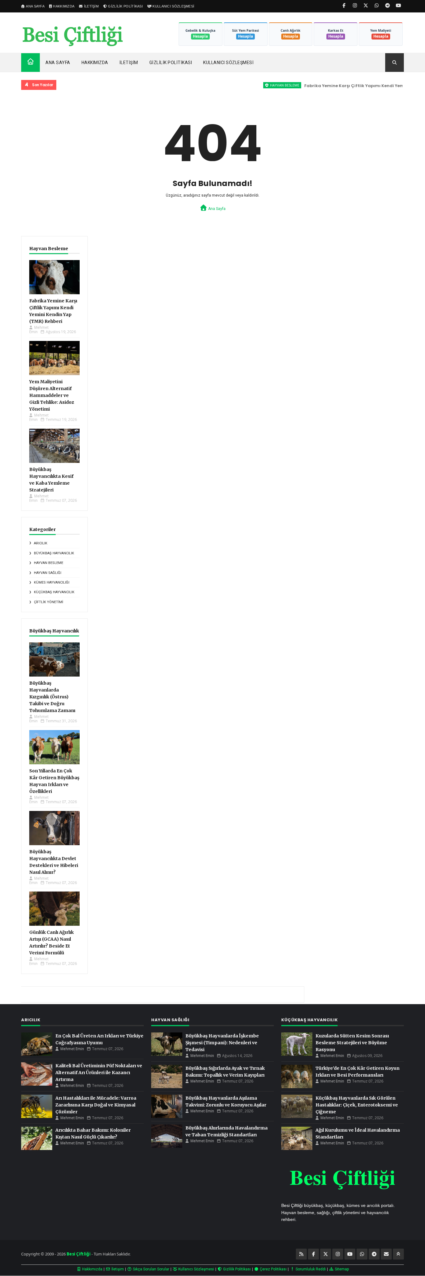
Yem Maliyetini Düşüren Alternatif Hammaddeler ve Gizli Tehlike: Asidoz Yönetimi (51, 395)
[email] (386, 1254)
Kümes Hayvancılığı (51, 582)
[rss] (301, 1254)
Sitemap (341, 1269)
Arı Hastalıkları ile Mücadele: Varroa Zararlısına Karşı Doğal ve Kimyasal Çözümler (95, 1105)
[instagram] (354, 5)
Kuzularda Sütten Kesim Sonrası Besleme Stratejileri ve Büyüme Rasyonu (352, 1042)
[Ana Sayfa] (31, 61)
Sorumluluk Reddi (310, 1269)
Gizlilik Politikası (170, 62)
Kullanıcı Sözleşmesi (228, 62)
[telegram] (387, 5)
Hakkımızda (95, 62)
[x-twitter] (365, 5)
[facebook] (344, 5)
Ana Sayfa (57, 62)
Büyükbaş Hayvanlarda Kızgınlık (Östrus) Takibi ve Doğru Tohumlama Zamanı (52, 696)
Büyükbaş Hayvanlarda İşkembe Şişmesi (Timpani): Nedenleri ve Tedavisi (222, 1042)
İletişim (128, 62)
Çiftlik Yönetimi (48, 602)
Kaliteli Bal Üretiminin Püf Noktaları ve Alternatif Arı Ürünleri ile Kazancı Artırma (98, 1072)
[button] (394, 62)
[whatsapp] (376, 5)
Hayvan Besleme (268, 85)
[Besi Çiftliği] (72, 36)
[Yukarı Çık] (398, 1254)
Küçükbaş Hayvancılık (54, 592)
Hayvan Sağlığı (47, 573)
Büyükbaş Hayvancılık (54, 553)
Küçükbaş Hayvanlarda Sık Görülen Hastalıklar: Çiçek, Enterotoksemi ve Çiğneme (356, 1105)
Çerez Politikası (273, 1269)
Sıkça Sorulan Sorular (150, 1269)
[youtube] (398, 5)
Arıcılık (40, 543)
